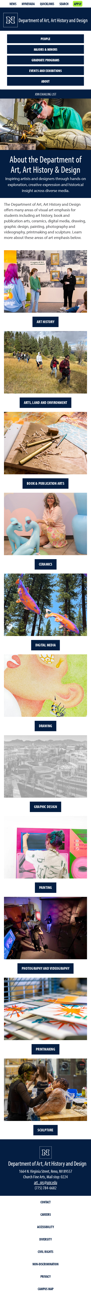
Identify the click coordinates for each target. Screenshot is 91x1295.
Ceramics (45, 564)
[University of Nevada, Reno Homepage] (46, 1152)
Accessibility (45, 1227)
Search (63, 4)
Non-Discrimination (45, 1264)
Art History (45, 321)
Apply (77, 4)
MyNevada (28, 4)
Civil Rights (45, 1251)
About (45, 81)
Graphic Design (45, 806)
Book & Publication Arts (45, 483)
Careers (45, 1214)
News (12, 4)
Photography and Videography (45, 968)
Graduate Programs (45, 60)
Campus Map (45, 1289)
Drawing (45, 725)
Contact (45, 1202)
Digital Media (45, 645)
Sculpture (45, 1129)
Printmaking (45, 1049)
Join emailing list (45, 94)
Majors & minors (45, 49)
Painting (45, 887)
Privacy (45, 1276)
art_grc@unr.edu (45, 1182)
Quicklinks (47, 4)
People (45, 39)
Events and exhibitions (45, 70)
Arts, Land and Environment (45, 402)
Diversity (45, 1239)
